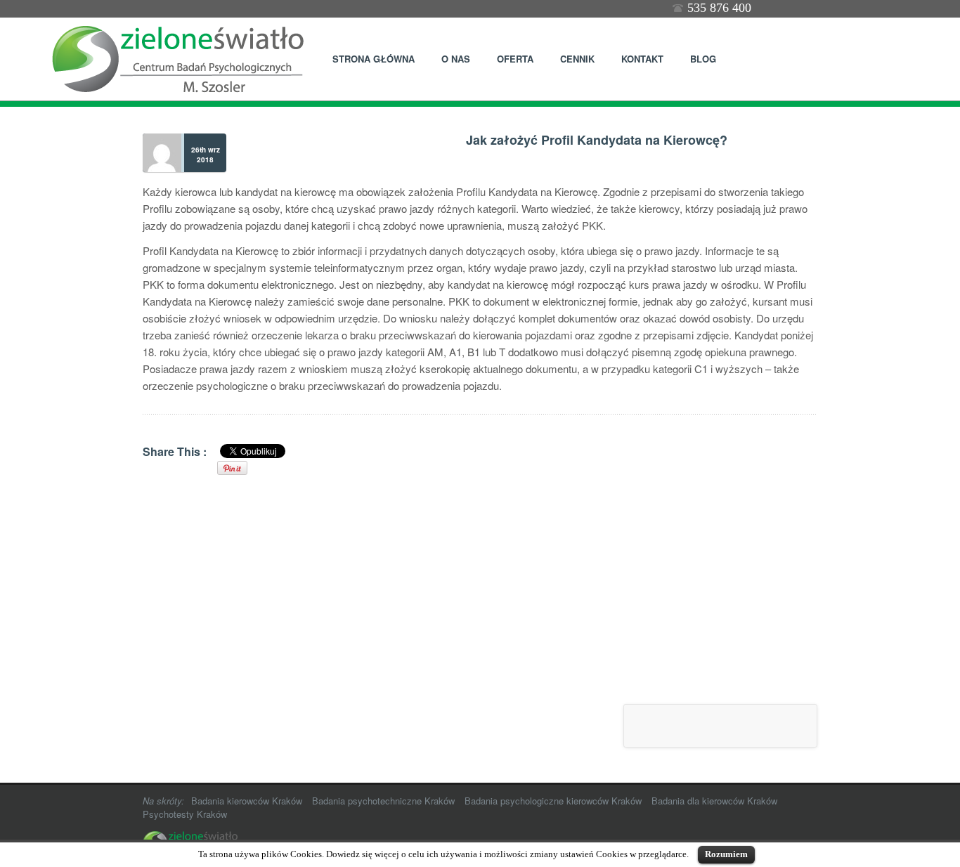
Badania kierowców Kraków (246, 800)
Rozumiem (726, 854)
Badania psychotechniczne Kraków (383, 800)
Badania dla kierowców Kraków (714, 800)
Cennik (577, 58)
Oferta (508, 57)
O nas (455, 58)
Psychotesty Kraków (185, 814)
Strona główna (373, 58)
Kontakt (642, 58)
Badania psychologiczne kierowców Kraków (553, 800)
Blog (703, 58)
